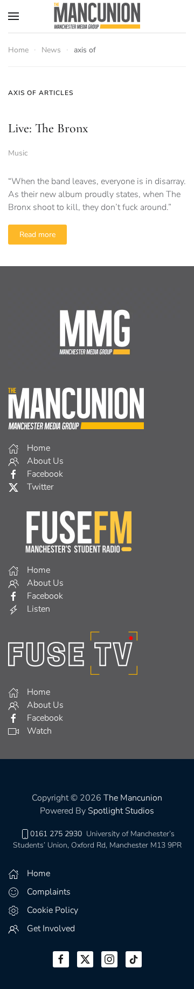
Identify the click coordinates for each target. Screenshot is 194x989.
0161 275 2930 (56, 834)
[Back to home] (97, 16)
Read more (37, 234)
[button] (13, 16)
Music (17, 153)
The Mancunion (132, 798)
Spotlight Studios (121, 811)
